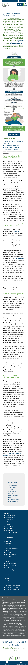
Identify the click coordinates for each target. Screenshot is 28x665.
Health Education (11, 565)
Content (8, 574)
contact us (20, 40)
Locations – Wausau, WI (13, 589)
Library (7, 550)
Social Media (9, 552)
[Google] (11, 658)
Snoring (8, 524)
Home (4, 10)
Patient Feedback (11, 554)
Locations (8, 581)
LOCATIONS (22, 1)
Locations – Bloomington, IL (13, 585)
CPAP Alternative (10, 517)
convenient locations (15, 43)
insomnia (16, 231)
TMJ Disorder (9, 526)
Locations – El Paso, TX (12, 587)
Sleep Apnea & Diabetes (13, 533)
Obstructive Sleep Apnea (13, 535)
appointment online (16, 42)
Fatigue (8, 522)
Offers (7, 567)
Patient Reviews (10, 557)
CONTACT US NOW (14, 134)
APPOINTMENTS (14, 1)
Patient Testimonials (12, 548)
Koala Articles (10, 546)
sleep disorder (20, 258)
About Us (8, 544)
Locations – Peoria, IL (12, 583)
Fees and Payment (11, 563)
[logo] (5, 4)
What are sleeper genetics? (11, 149)
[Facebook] (17, 658)
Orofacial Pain (10, 537)
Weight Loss (9, 530)
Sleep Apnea (9, 528)
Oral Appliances (10, 515)
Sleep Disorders (10, 520)
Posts (7, 559)
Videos (8, 561)
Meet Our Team (10, 572)
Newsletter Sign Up (11, 570)
